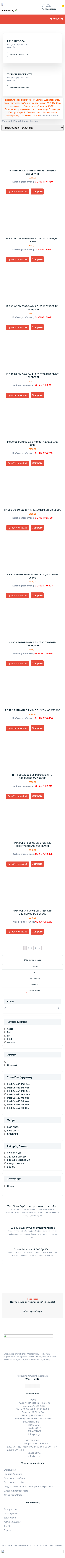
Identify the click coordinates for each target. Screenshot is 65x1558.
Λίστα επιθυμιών (12, 1522)
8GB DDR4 (12, 1134)
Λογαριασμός (11, 1509)
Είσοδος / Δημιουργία (47, 5)
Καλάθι (7, 1526)
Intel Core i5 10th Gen (18, 1091)
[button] (6, 19)
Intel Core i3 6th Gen (18, 1087)
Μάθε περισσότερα (19, 54)
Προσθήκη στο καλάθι (17, 192)
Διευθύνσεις (10, 1517)
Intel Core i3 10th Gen (18, 1084)
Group (10, 1186)
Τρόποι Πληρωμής (13, 1474)
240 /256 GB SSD (16, 1156)
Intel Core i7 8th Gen (18, 1108)
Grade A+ (12, 1065)
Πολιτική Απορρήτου (14, 1478)
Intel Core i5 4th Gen (18, 1098)
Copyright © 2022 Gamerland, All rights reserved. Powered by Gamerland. (32, 1545)
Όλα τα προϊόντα (32, 959)
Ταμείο (7, 1530)
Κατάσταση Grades (14, 1495)
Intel (9, 1039)
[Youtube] (37, 1386)
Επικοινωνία (10, 1469)
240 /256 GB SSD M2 (18, 1160)
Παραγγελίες (11, 1513)
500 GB (11, 1167)
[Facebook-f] (27, 1386)
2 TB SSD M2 (14, 1153)
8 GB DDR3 (13, 1127)
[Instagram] (32, 1386)
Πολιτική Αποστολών (14, 1482)
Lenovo (11, 1042)
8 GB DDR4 (13, 1130)
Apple (10, 1029)
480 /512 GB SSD (16, 1163)
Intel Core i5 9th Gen (18, 1104)
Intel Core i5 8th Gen (18, 1101)
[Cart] (62, 7)
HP (8, 1035)
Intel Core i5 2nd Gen (18, 1094)
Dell (9, 1032)
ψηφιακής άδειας (49, 115)
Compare (37, 191)
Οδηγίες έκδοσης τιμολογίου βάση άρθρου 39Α (28, 1486)
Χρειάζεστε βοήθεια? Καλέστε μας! (32, 1376)
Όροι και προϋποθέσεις (16, 1490)
